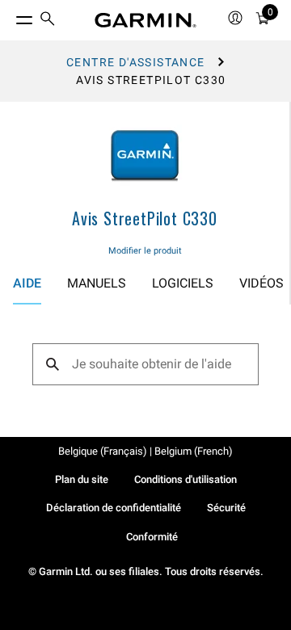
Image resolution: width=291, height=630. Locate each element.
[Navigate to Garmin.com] (145, 20)
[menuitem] (48, 20)
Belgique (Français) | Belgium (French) (145, 451)
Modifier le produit (145, 251)
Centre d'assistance (135, 62)
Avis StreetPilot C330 (144, 218)
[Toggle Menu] (9, 16)
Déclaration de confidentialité (113, 508)
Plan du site (81, 479)
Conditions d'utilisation (185, 479)
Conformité (152, 537)
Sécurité (226, 508)
